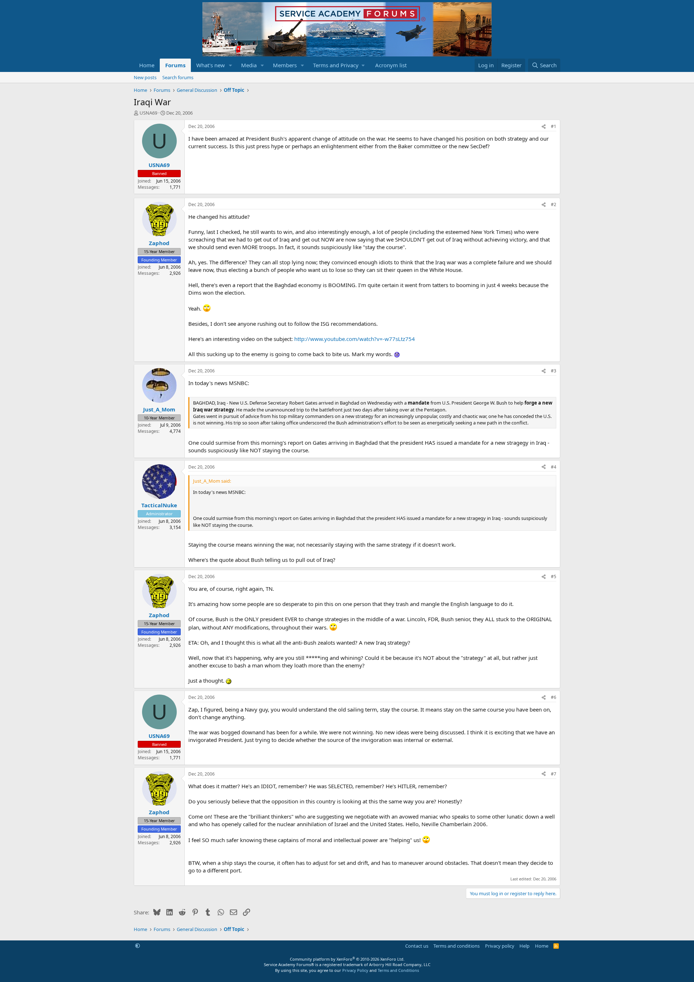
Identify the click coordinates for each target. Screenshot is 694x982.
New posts (145, 77)
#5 (553, 576)
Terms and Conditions (398, 970)
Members (285, 65)
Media (249, 65)
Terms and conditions (456, 946)
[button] (231, 65)
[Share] (543, 127)
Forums (175, 65)
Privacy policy (499, 946)
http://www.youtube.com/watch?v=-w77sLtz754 (354, 338)
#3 (553, 371)
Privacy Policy (355, 970)
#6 (553, 697)
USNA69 (148, 113)
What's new (210, 65)
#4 (553, 467)
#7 (553, 774)
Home (146, 65)
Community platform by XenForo (347, 959)
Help (524, 946)
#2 (553, 204)
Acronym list (391, 65)
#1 (553, 126)
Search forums (177, 77)
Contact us (416, 946)
